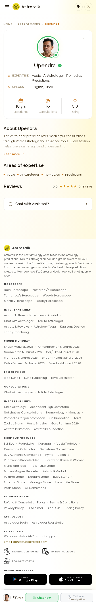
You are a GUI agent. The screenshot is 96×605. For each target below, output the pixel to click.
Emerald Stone (14, 482)
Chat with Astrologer (18, 321)
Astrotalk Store (14, 315)
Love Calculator (62, 378)
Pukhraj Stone (14, 477)
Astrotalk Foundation (49, 429)
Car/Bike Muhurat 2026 (62, 352)
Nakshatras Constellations (23, 412)
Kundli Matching (35, 378)
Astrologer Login (16, 522)
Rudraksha (26, 443)
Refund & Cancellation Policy (25, 502)
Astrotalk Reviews (16, 326)
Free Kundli (12, 378)
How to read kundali (43, 315)
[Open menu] (7, 7)
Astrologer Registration (48, 522)
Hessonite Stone (67, 482)
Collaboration (59, 418)
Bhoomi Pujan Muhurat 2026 (62, 358)
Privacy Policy (14, 508)
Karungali (45, 443)
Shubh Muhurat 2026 (18, 347)
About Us (54, 508)
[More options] (84, 38)
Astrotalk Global (54, 471)
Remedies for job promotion (24, 418)
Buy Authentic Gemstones (22, 455)
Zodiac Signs (13, 423)
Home (8, 24)
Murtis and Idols (15, 466)
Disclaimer (35, 508)
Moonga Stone (40, 482)
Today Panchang (16, 332)
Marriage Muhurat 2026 (21, 358)
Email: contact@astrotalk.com (25, 542)
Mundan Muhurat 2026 (65, 363)
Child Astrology (15, 407)
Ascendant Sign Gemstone (49, 407)
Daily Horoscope (16, 290)
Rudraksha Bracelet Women (64, 460)
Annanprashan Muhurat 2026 (59, 347)
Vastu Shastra (37, 423)
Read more (12, 154)
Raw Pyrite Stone (43, 466)
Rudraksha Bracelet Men (22, 460)
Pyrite (49, 455)
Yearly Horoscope (50, 301)
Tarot (77, 418)
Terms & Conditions (64, 502)
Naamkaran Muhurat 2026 (23, 352)
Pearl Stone (12, 488)
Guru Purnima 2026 (65, 423)
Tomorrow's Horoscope (21, 295)
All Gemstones (35, 488)
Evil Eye (9, 443)
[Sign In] (88, 7)
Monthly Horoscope (18, 301)
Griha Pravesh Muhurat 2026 (24, 363)
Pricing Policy (74, 508)
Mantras (74, 412)
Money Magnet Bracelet (21, 471)
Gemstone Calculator (19, 449)
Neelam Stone (38, 477)
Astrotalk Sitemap (17, 429)
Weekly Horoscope (57, 295)
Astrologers (28, 24)
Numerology (55, 412)
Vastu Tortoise (66, 443)
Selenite (63, 455)
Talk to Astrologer (50, 321)
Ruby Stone (61, 477)
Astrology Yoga (45, 326)
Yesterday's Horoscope (49, 290)
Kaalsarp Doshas (72, 326)
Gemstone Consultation (57, 449)
